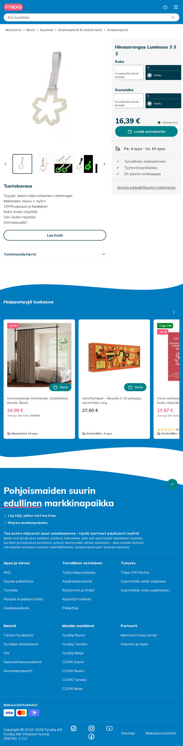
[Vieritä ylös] (172, 484)
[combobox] (91, 17)
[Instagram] (91, 728)
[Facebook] (91, 736)
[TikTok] (74, 728)
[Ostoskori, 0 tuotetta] (165, 7)
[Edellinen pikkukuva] (5, 164)
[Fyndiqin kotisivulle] (13, 7)
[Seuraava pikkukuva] (104, 164)
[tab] (22, 164)
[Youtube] (109, 728)
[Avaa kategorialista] (176, 7)
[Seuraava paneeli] (174, 312)
